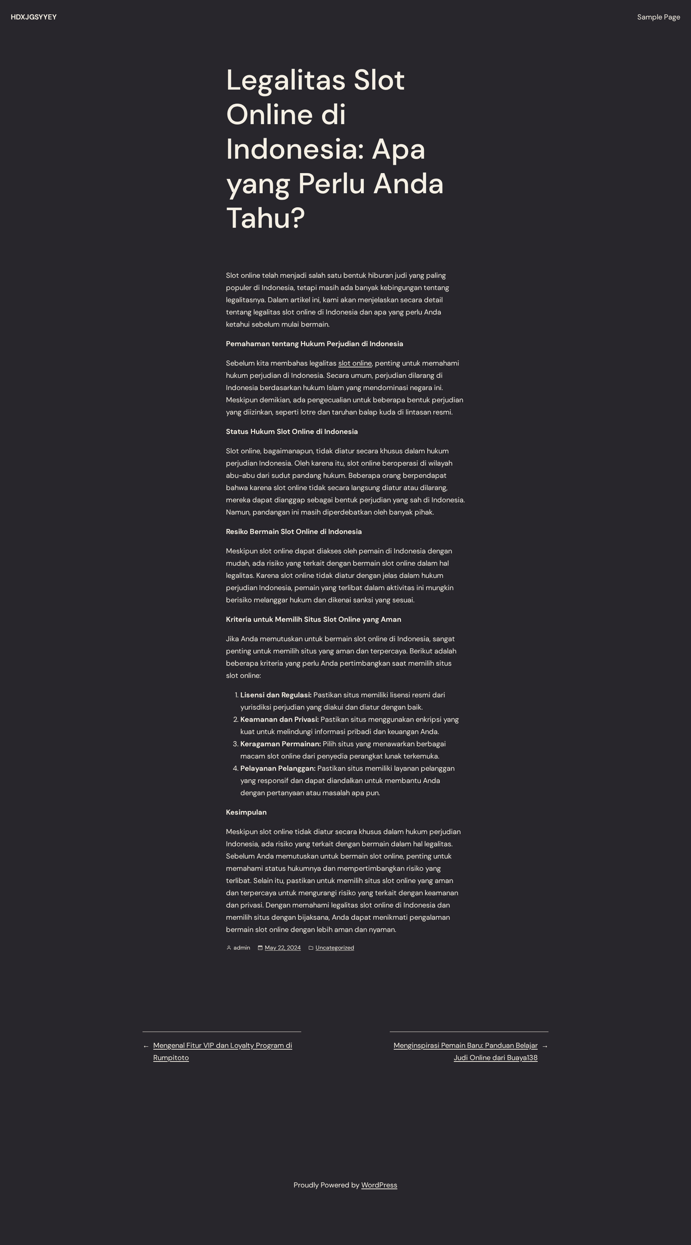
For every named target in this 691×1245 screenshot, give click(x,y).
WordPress (379, 1185)
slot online (355, 363)
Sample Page (658, 17)
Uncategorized (335, 947)
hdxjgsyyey (34, 17)
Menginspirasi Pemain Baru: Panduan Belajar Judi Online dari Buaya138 (466, 1051)
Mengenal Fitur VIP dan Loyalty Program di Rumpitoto (222, 1051)
